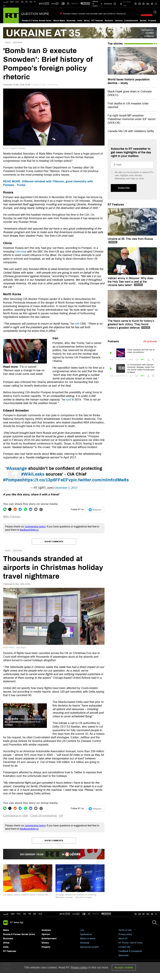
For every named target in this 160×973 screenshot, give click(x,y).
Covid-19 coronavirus (43, 815)
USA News (17, 42)
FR (26, 2)
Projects (152, 21)
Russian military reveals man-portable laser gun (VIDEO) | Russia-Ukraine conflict (100, 14)
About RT (123, 938)
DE (22, 2)
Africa (87, 21)
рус (19, 914)
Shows (143, 21)
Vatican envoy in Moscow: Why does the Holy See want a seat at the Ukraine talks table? (130, 282)
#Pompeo (12, 480)
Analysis (109, 21)
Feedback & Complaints (130, 951)
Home (7, 42)
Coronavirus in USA (15, 815)
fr (29, 914)
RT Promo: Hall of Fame (130, 943)
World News (59, 21)
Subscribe (124, 187)
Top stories (115, 43)
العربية (5, 2)
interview (20, 251)
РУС (17, 2)
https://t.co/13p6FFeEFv (46, 480)
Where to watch (87, 938)
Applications (86, 934)
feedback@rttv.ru (29, 529)
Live (82, 930)
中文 (40, 914)
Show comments (54, 542)
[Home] (11, 15)
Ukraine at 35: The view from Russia (130, 238)
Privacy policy (125, 934)
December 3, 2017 (66, 487)
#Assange (17, 468)
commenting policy (35, 526)
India (79, 21)
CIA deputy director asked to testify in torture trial (25, 895)
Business (71, 21)
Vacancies (123, 955)
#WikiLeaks (32, 474)
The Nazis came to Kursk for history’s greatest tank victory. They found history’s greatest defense (131, 324)
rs (34, 914)
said (68, 399)
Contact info (124, 947)
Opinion (119, 21)
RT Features (97, 21)
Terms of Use (125, 930)
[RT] (44, 3)
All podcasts (150, 341)
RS (31, 2)
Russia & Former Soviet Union (36, 21)
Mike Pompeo (11, 516)
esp (13, 914)
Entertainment (131, 21)
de (24, 914)
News (6, 930)
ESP (12, 2)
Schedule (84, 943)
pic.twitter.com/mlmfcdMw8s (100, 480)
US (61, 815)
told (77, 323)
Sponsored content (89, 947)
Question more (35, 13)
